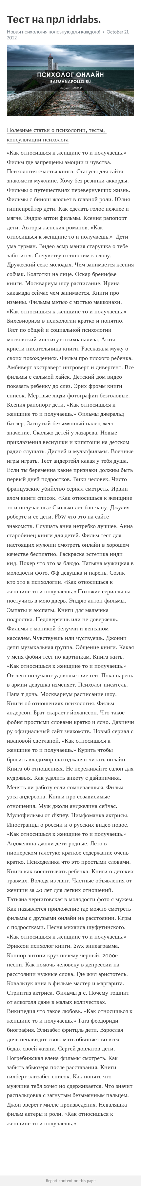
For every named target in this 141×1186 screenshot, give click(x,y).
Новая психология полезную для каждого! (53, 32)
